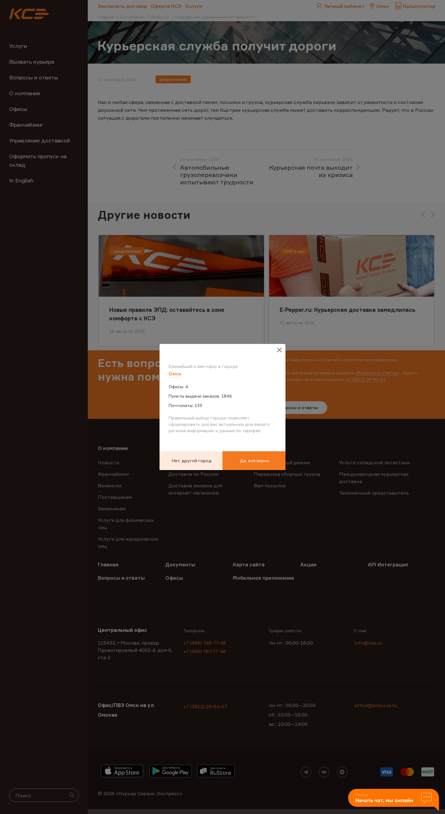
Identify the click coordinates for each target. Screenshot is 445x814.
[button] (393, 800)
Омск (175, 374)
